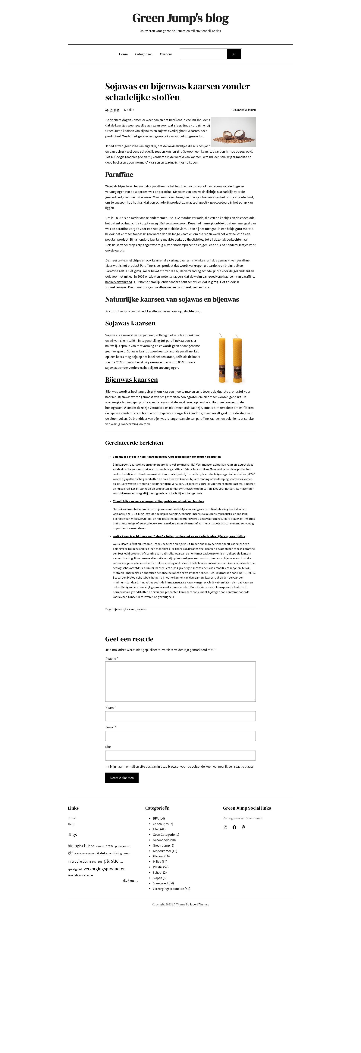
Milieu (252, 110)
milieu (92, 861)
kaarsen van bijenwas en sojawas (146, 131)
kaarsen (130, 609)
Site (108, 747)
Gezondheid (239, 110)
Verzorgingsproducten (168, 888)
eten (109, 846)
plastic (111, 860)
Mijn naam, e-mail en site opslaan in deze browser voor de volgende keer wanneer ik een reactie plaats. (182, 766)
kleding (118, 853)
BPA (156, 818)
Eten (156, 829)
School (157, 872)
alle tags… (130, 880)
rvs (121, 862)
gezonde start (122, 846)
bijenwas (118, 609)
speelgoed (75, 869)
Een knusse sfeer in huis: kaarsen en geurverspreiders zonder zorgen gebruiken (167, 456)
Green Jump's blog (181, 18)
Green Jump (161, 845)
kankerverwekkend (118, 282)
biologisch (77, 845)
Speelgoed (160, 883)
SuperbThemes (199, 904)
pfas (100, 861)
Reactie (111, 658)
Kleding (158, 856)
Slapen (157, 878)
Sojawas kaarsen (130, 323)
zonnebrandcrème (80, 875)
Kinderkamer (162, 851)
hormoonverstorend (84, 853)
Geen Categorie (164, 834)
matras (127, 853)
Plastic (157, 867)
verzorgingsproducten (105, 869)
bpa (91, 845)
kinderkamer (104, 853)
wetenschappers (172, 276)
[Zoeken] (234, 54)
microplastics (78, 861)
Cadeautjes (161, 824)
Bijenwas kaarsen (131, 379)
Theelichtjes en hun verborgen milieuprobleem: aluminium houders (158, 501)
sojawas (142, 609)
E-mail (111, 727)
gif (70, 853)
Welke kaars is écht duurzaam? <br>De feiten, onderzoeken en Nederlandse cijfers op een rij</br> (179, 536)
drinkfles (100, 846)
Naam (110, 707)
